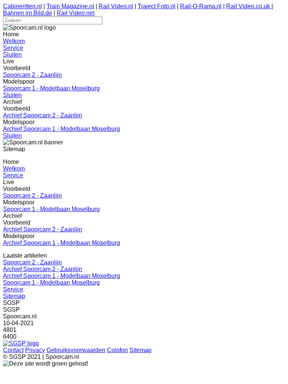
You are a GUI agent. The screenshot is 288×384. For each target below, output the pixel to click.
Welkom (14, 41)
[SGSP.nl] (21, 343)
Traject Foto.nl (157, 6)
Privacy (35, 350)
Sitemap (14, 296)
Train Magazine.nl (70, 6)
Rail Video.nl (116, 6)
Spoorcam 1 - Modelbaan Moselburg (51, 88)
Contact (13, 350)
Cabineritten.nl (22, 6)
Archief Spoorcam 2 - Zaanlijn (42, 115)
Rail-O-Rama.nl (201, 6)
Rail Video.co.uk (249, 6)
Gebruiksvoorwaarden (75, 350)
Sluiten (12, 54)
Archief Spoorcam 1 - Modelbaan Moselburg (61, 129)
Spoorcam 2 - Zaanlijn (32, 75)
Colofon (117, 350)
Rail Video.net (75, 13)
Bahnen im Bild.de (27, 13)
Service (13, 48)
